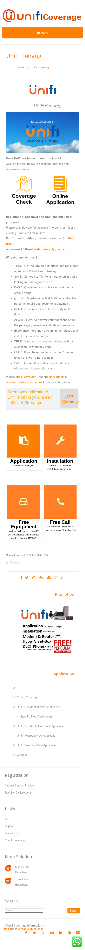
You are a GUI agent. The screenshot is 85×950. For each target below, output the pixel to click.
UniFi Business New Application (37, 745)
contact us (35, 382)
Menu (44, 32)
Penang (14, 562)
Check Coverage (28, 697)
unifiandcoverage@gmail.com (23, 928)
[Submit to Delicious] (33, 578)
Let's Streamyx (70, 399)
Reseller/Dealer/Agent (18, 792)
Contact (22, 754)
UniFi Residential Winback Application (41, 726)
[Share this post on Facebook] (21, 578)
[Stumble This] (48, 578)
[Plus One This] (55, 578)
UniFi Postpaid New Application (37, 735)
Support (9, 826)
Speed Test (12, 833)
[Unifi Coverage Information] (42, 24)
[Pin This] (62, 578)
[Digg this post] (41, 578)
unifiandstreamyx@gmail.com (48, 249)
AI (18, 687)
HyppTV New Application (36, 716)
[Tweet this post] (26, 578)
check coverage (26, 376)
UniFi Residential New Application (38, 707)
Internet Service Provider (20, 785)
